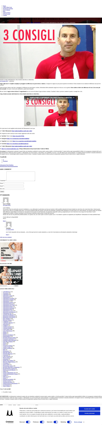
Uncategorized (6, 384)
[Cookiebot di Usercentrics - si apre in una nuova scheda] (9, 422)
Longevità (5, 355)
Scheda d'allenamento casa (9, 372)
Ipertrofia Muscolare (8, 353)
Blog (4, 11)
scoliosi (4, 375)
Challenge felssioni (7, 326)
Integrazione (6, 351)
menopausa (5, 359)
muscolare (7, 166)
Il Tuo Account (6, 14)
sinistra (16, 166)
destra (1, 166)
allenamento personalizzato (9, 312)
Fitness (4, 343)
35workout (5, 293)
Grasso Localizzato (7, 348)
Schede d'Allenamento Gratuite (10, 374)
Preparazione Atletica (8, 365)
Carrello (5, 15)
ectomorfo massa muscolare (9, 340)
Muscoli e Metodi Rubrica (9, 361)
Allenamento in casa (8, 310)
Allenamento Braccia (8, 303)
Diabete (5, 332)
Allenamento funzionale (8, 308)
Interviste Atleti (6, 352)
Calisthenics (6, 321)
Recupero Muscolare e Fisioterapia (11, 367)
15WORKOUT (6, 291)
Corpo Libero (6, 329)
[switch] (42, 422)
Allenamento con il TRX (9, 305)
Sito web (2, 188)
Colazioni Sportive (7, 328)
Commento (3, 180)
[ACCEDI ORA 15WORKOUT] (11, 260)
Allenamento (37, 22)
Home (4, 6)
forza (4, 166)
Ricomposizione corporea (9, 368)
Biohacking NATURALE (9, 317)
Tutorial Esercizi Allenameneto (10, 383)
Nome (2, 183)
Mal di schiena (6, 357)
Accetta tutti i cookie (89, 408)
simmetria (12, 166)
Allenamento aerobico (8, 302)
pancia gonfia (6, 364)
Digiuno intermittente (8, 334)
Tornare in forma (7, 380)
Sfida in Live (6, 376)
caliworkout (6, 324)
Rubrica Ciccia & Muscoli (9, 370)
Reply (4, 221)
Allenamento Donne (8, 306)
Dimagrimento (6, 336)
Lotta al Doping (6, 356)
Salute (4, 371)
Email (2, 186)
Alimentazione (6, 297)
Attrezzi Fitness (6, 12)
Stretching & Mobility (8, 379)
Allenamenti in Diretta (8, 299)
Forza (4, 344)
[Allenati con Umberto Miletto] (11, 284)
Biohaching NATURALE (9, 316)
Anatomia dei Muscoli (8, 314)
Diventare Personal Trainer (9, 337)
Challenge (5, 325)
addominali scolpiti (7, 295)
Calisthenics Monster (8, 322)
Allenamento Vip (7, 313)
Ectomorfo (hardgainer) (8, 339)
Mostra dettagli (78, 422)
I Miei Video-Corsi (7, 7)
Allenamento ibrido (7, 309)
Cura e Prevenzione (7, 330)
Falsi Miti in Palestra (8, 341)
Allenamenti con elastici (8, 298)
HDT (4, 349)
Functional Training (7, 345)
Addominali (6, 294)
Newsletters (6, 363)
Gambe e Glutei (6, 347)
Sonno (4, 378)
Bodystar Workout (7, 320)
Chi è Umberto (6, 10)
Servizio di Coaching (8, 8)
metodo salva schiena (8, 360)
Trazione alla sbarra (7, 382)
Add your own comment (6, 237)
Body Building (9, 165)
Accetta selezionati (89, 413)
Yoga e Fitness (6, 386)
